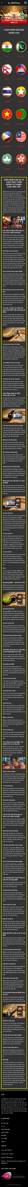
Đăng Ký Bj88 (4, 1132)
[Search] (1, 2)
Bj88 (4, 192)
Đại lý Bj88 (4, 1138)
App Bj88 (3, 1135)
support (3, 1141)
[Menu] (25, 2)
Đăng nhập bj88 (5, 1129)
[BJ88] (14, 2)
